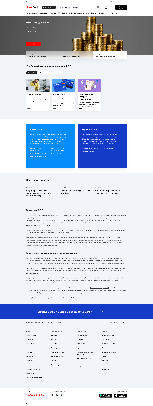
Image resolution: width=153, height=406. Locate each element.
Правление (30, 360)
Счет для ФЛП (81, 343)
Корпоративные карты (109, 352)
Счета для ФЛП (54, 13)
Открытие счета (107, 348)
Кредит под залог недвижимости (36, 149)
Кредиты (54, 335)
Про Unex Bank (31, 335)
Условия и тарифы (57, 352)
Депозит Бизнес (108, 148)
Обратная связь (107, 312)
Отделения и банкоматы (34, 1)
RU (124, 2)
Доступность (116, 2)
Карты (64, 13)
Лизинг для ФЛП (57, 153)
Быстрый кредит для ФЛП (39, 156)
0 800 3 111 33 (35, 395)
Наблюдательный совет (34, 369)
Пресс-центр (30, 343)
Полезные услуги (57, 356)
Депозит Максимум (88, 151)
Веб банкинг (120, 7)
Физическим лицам (57, 331)
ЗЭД (70, 13)
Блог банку (55, 365)
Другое (101, 13)
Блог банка (80, 367)
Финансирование (32, 13)
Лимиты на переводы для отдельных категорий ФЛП (108, 191)
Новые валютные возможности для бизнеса (75, 191)
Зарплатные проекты (81, 13)
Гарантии (105, 360)
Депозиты (43, 13)
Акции (53, 360)
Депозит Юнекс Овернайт (91, 148)
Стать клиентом (106, 7)
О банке (93, 13)
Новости (29, 352)
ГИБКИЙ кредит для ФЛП (39, 153)
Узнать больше (33, 44)
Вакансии (29, 348)
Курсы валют (50, 322)
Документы (30, 365)
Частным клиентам (64, 7)
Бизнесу (75, 7)
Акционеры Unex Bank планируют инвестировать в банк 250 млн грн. (39, 193)
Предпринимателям (82, 331)
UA (123, 322)
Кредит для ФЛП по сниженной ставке (58, 149)
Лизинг (104, 356)
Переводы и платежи (58, 348)
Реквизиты (29, 356)
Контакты (60, 322)
